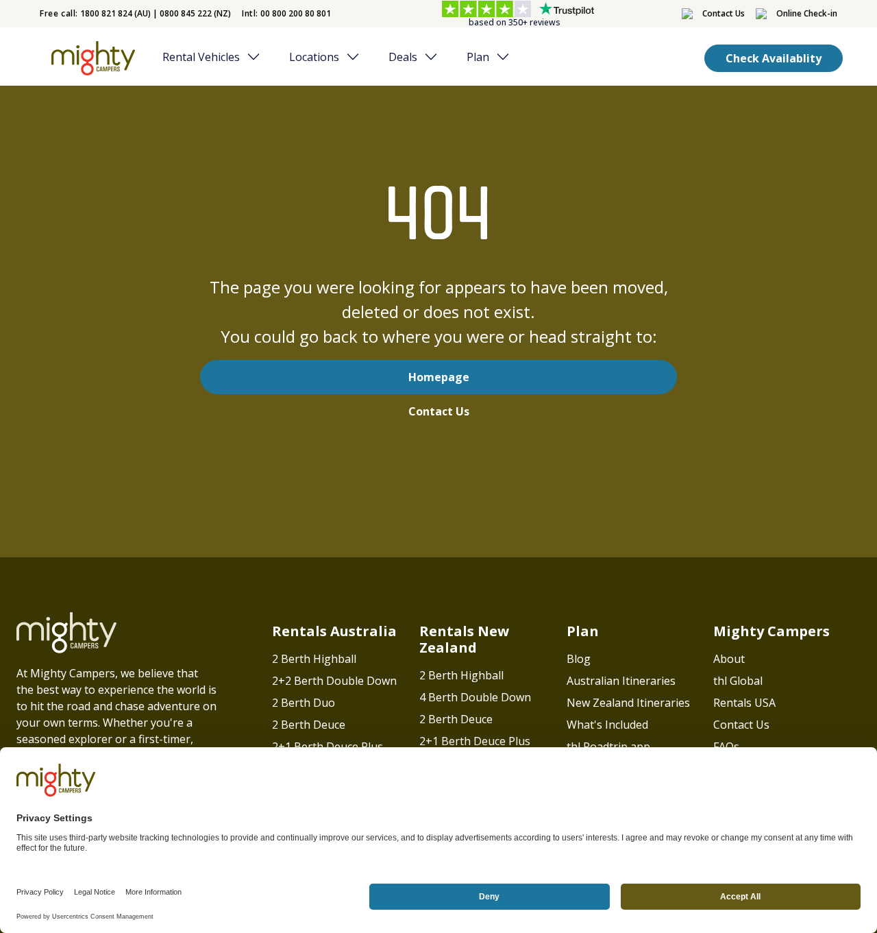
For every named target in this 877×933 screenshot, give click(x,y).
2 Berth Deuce (308, 724)
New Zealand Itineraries (628, 702)
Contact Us (438, 411)
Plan (478, 56)
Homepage (438, 377)
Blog (579, 658)
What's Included (607, 724)
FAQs (726, 746)
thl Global (738, 680)
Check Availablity (774, 58)
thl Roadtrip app (608, 746)
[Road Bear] (90, 58)
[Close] (258, 57)
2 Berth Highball (314, 658)
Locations (314, 56)
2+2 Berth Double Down (334, 680)
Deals (402, 56)
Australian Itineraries (621, 680)
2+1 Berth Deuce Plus (327, 746)
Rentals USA (744, 702)
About (729, 658)
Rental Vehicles (201, 56)
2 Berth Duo (303, 702)
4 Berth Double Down (475, 697)
